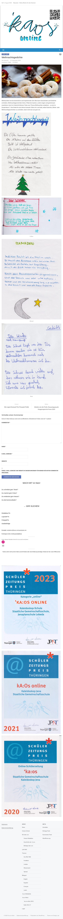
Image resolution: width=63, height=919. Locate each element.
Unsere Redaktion (28, 838)
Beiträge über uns (28, 845)
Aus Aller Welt (27, 857)
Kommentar (6, 422)
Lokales (26, 864)
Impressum (4, 824)
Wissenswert (27, 868)
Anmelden (45, 827)
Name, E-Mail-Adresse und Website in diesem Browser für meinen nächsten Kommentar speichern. (30, 471)
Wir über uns (25, 834)
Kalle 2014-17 (27, 905)
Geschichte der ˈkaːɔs (29, 842)
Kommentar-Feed (47, 834)
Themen (24, 853)
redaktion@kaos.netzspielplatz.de (16, 530)
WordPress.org (46, 838)
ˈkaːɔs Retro (25, 897)
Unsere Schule (26, 831)
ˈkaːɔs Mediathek (26, 894)
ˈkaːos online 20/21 (29, 901)
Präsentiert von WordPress (37, 915)
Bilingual (24, 875)
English (25, 879)
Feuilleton (26, 860)
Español (26, 882)
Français (26, 886)
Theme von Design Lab (53, 915)
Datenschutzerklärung (7, 828)
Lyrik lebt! (5, 54)
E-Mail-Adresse (7, 453)
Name (4, 446)
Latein (25, 890)
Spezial (25, 871)
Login (23, 908)
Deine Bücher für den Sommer (28, 2)
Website (4, 461)
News (23, 827)
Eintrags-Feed (46, 831)
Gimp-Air (6, 60)
